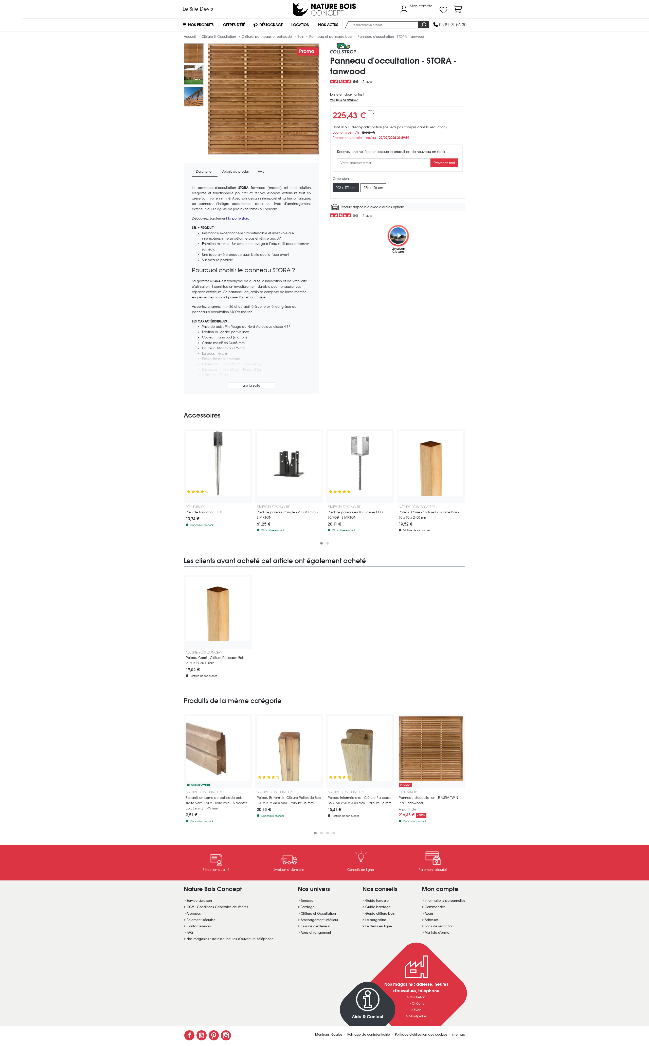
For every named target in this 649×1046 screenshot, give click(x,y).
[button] (321, 543)
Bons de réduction (439, 926)
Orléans (418, 1003)
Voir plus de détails (343, 100)
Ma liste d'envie (437, 932)
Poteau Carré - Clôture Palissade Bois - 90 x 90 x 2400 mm (429, 515)
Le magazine (375, 920)
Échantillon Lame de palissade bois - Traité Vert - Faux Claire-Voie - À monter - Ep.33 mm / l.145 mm (217, 803)
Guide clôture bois (380, 913)
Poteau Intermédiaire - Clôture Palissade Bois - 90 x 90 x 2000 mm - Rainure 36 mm (359, 800)
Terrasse (307, 900)
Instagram (226, 1035)
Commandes (435, 907)
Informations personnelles (445, 900)
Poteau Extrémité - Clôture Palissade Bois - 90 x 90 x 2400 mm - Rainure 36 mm (289, 800)
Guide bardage (378, 907)
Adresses (432, 920)
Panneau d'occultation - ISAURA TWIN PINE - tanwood (428, 800)
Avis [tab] (261, 171)
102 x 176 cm (345, 188)
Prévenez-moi (444, 163)
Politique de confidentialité (369, 1034)
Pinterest (214, 1035)
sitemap (458, 1034)
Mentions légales (329, 1034)
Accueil (190, 36)
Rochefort (417, 997)
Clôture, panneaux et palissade (267, 36)
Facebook (189, 1035)
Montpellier (418, 1016)
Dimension (341, 178)
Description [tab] (204, 171)
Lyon (417, 1010)
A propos (194, 913)
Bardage (308, 907)
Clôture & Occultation (219, 36)
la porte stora (238, 218)
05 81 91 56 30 (452, 24)
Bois (301, 36)
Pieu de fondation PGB (204, 512)
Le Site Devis (198, 9)
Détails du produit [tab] (236, 171)
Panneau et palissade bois (331, 36)
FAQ (190, 932)
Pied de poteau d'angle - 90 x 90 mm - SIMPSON (287, 515)
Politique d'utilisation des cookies (421, 1034)
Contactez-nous (199, 926)
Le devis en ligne (378, 926)
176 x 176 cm (373, 188)
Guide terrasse (377, 900)
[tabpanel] (251, 287)
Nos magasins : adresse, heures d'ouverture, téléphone (230, 939)
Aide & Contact (367, 1016)
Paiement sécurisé (201, 920)
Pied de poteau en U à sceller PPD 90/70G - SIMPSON (355, 515)
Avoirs (429, 913)
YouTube (201, 1035)
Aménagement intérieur (319, 920)
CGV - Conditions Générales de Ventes (217, 907)
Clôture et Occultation (318, 913)
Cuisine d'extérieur (315, 926)
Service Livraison (199, 900)
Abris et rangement (316, 932)
